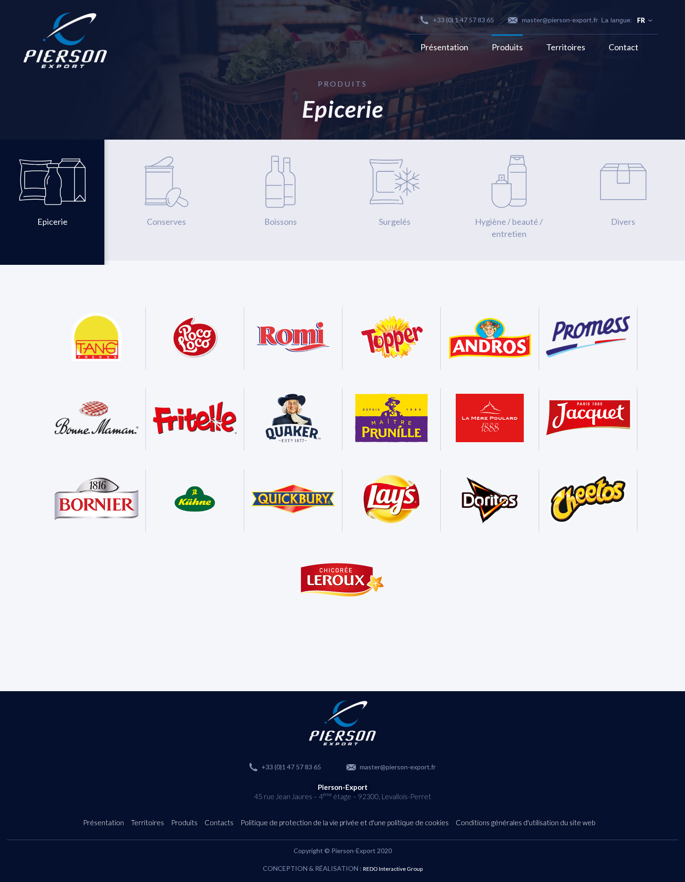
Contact (623, 47)
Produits (507, 47)
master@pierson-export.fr (560, 20)
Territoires (565, 47)
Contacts (219, 822)
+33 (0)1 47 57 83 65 (291, 767)
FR (641, 20)
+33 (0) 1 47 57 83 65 (463, 20)
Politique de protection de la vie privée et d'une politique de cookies (344, 822)
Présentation (444, 47)
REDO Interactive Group (393, 868)
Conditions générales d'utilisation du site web (526, 822)
